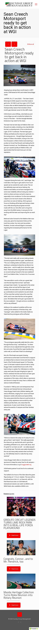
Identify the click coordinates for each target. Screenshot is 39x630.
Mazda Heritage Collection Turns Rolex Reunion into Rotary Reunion (19, 595)
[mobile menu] (36, 4)
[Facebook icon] (18, 622)
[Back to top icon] (19, 614)
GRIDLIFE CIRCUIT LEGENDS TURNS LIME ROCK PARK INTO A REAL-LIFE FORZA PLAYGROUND (19, 524)
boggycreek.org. (26, 464)
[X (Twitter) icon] (20, 622)
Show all (31, 44)
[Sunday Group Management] (19, 4)
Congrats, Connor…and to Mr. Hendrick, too (18, 560)
